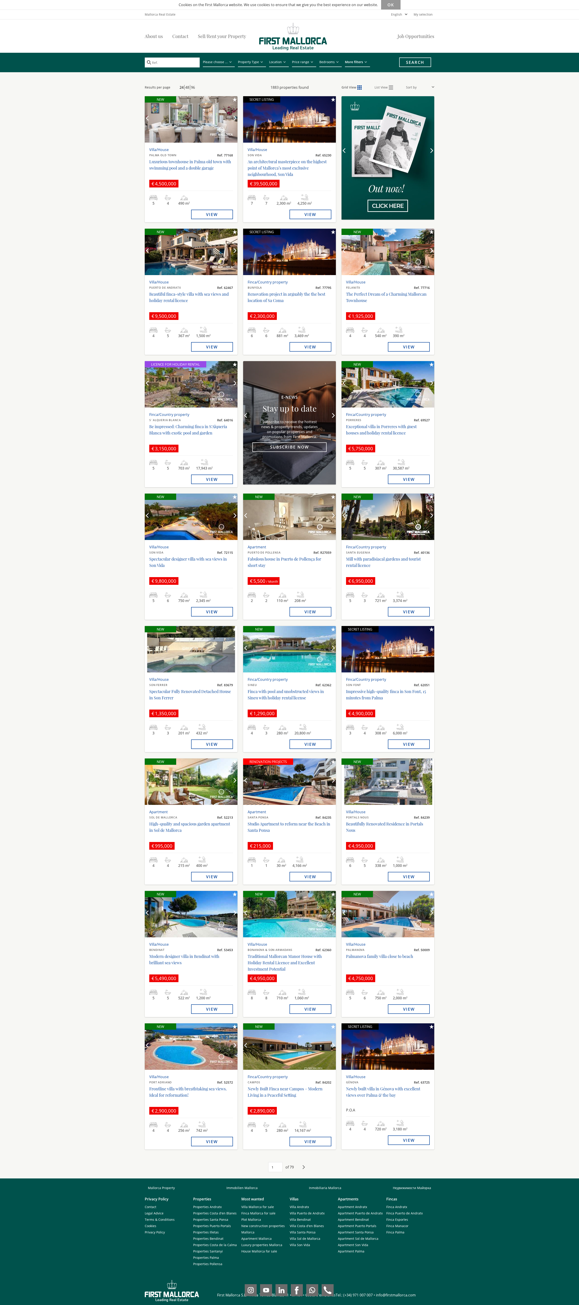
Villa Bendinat (300, 1219)
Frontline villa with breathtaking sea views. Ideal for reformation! (188, 1092)
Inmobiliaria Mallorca (325, 1188)
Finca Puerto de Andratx (404, 1213)
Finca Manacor (397, 1226)
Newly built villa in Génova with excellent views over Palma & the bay (383, 1092)
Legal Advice (154, 1213)
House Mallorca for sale (259, 1251)
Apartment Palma (351, 1251)
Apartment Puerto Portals (357, 1226)
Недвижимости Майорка (412, 1188)
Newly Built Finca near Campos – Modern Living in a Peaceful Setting (285, 1092)
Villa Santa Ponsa (303, 1232)
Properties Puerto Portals (212, 1226)
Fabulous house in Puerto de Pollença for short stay (284, 562)
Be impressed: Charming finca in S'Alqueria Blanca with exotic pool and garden (188, 430)
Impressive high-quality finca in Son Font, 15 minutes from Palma (386, 694)
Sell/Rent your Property (222, 36)
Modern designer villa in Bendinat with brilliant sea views (184, 959)
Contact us (388, 189)
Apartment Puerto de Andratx (360, 1213)
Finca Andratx (396, 1207)
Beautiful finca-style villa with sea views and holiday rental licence (189, 297)
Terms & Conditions (160, 1219)
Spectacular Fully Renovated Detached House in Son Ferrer (190, 694)
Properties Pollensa (207, 1264)
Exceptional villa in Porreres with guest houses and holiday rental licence (381, 430)
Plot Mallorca (251, 1219)
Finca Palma (395, 1232)
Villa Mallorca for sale (257, 1207)
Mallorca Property (161, 1188)
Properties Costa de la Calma (215, 1245)
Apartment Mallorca (256, 1238)
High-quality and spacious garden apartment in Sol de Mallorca (189, 827)
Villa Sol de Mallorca (305, 1238)
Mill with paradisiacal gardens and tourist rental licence (383, 562)
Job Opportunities (416, 36)
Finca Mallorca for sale (258, 1213)
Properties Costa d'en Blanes (215, 1213)
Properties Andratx (207, 1207)
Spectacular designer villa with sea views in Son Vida (188, 562)
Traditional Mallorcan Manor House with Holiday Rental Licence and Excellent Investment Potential (285, 963)
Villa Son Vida (300, 1245)
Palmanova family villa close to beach (379, 956)
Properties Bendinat (208, 1238)
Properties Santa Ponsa (210, 1219)
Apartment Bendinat (353, 1219)
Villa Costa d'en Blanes (307, 1226)
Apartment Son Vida (353, 1245)
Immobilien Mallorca (242, 1188)
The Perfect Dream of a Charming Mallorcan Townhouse (386, 297)
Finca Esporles (397, 1219)
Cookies (150, 1226)
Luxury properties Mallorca (261, 1245)
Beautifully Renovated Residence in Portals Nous (384, 827)
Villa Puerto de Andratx (307, 1213)
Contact (180, 36)
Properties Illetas (206, 1232)
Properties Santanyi (208, 1251)
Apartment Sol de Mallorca (358, 1238)
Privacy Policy (155, 1232)
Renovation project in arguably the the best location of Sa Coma (286, 297)
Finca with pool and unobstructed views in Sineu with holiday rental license (286, 694)
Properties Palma (206, 1257)
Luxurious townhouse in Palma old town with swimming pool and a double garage (190, 165)
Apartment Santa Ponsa (356, 1232)
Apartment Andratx (352, 1207)
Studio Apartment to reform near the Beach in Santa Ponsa (289, 827)
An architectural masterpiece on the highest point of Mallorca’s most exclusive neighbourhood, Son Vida (287, 168)
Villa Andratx (299, 1207)
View (212, 214)
